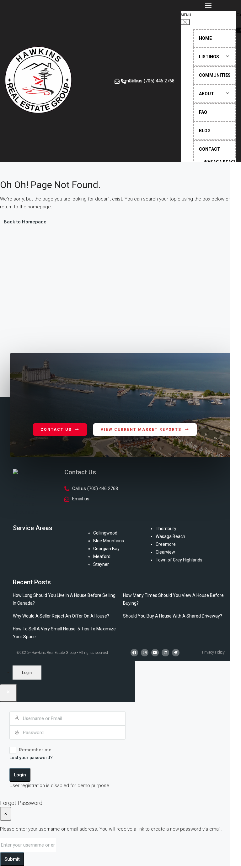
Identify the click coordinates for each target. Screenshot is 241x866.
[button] (208, 5)
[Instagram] (144, 652)
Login (20, 775)
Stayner (101, 564)
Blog (205, 130)
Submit (12, 859)
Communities (215, 75)
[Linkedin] (165, 652)
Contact (209, 149)
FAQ (203, 112)
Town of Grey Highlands (179, 559)
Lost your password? (31, 757)
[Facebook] (134, 652)
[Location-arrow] (175, 652)
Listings (209, 56)
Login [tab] (27, 672)
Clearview (165, 552)
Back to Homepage (25, 222)
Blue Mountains (108, 540)
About (206, 93)
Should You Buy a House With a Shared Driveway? (172, 615)
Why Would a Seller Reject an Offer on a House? (61, 615)
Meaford (101, 556)
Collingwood (105, 532)
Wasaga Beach (170, 536)
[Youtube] (155, 652)
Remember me (35, 750)
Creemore (166, 544)
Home (205, 38)
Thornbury (166, 528)
